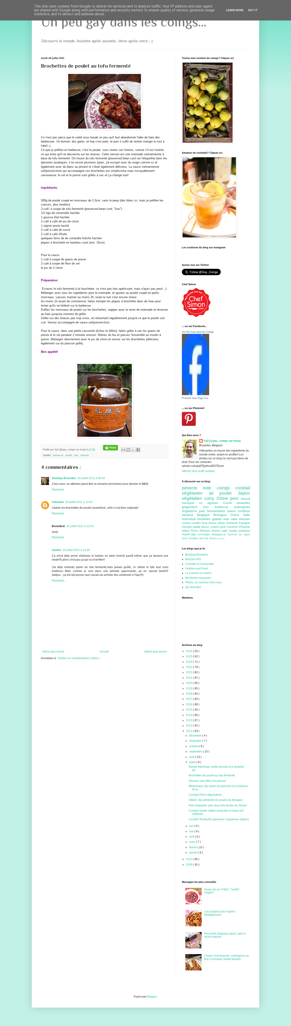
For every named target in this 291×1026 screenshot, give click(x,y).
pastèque (244, 530)
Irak (206, 538)
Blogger (152, 996)
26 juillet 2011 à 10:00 (79, 502)
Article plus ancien (155, 651)
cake (235, 519)
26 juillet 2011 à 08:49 (91, 478)
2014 (189, 715)
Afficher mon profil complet (198, 471)
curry (210, 498)
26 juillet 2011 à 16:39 (76, 550)
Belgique (205, 515)
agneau (215, 503)
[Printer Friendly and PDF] (110, 449)
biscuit (245, 498)
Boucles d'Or (193, 559)
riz (203, 503)
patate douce (201, 526)
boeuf (232, 511)
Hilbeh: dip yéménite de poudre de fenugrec (216, 800)
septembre (196, 751)
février (193, 847)
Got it (253, 10)
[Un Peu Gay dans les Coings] (195, 394)
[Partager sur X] (133, 449)
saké (225, 530)
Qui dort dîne (193, 587)
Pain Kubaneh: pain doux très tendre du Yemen (218, 805)
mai (191, 831)
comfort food (200, 523)
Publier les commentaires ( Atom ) (78, 658)
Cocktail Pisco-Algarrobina (205, 794)
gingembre (192, 507)
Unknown (58, 502)
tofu (76, 455)
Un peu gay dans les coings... (123, 21)
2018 (189, 693)
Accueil (104, 651)
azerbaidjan (205, 534)
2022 (189, 672)
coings (226, 487)
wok (226, 519)
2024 (189, 661)
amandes (243, 503)
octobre (194, 746)
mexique (190, 503)
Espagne (244, 523)
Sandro (56, 550)
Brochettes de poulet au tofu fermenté (212, 775)
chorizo (216, 530)
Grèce (237, 515)
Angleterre (190, 511)
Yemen (213, 538)
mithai (186, 530)
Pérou (195, 530)
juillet (192, 762)
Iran (208, 507)
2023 (189, 667)
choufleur (193, 538)
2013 (189, 720)
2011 (189, 731)
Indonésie (189, 519)
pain (203, 511)
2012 (189, 725)
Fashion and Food (196, 568)
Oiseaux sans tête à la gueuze (207, 780)
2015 (189, 709)
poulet (69, 455)
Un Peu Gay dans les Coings (198, 331)
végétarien (195, 493)
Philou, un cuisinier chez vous (203, 582)
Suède (233, 530)
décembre (195, 735)
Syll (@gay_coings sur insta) (222, 440)
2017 (189, 699)
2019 (189, 688)
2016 (189, 704)
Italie (246, 515)
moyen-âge (190, 534)
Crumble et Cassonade (199, 564)
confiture (244, 511)
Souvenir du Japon (239, 534)
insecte (221, 538)
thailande (232, 523)
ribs (201, 538)
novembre (195, 740)
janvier (193, 852)
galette (217, 519)
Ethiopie (205, 530)
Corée (230, 503)
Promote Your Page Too (195, 398)
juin (191, 826)
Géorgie (187, 526)
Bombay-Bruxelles (64, 478)
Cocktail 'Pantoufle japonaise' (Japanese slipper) (219, 819)
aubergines (242, 507)
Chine (223, 498)
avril (192, 836)
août (192, 757)
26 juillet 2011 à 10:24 (80, 526)
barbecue (58, 455)
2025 (189, 656)
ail (214, 493)
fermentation (217, 511)
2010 (189, 859)
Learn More (234, 10)
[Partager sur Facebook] (138, 449)
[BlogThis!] (128, 449)
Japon (244, 493)
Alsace (213, 523)
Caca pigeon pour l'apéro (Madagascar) (219, 913)
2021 (189, 677)
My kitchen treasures (198, 577)
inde (210, 487)
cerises (187, 523)
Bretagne (222, 515)
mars (192, 841)
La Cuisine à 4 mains (198, 573)
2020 (189, 683)
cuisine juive (218, 526)
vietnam (84, 455)
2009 (189, 864)
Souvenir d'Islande (238, 526)
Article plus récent (53, 651)
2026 (189, 651)
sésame (189, 515)
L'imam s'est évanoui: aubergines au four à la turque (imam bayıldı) (226, 957)
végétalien (193, 498)
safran (222, 523)
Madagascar (219, 534)
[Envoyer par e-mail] (123, 449)
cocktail (242, 487)
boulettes (204, 519)
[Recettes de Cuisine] (196, 315)
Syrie (185, 538)
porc (235, 498)
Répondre (58, 489)
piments (192, 487)
